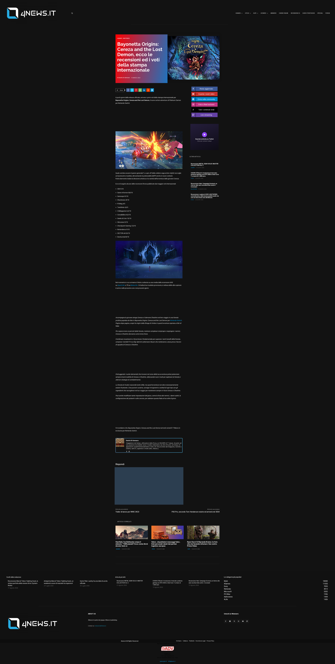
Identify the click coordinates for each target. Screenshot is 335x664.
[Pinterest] (136, 90)
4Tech (192, 178)
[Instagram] (129, 451)
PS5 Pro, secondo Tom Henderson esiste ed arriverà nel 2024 (195, 512)
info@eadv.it (171, 661)
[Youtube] (243, 621)
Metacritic (134, 285)
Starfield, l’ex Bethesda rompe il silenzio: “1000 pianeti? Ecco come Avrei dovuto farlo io (132, 544)
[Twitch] (247, 621)
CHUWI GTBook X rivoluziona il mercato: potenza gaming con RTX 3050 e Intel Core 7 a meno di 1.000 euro (205, 174)
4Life (189, 549)
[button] (85, 13)
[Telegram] (152, 90)
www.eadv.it (163, 661)
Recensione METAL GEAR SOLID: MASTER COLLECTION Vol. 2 (204, 164)
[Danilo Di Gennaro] (120, 445)
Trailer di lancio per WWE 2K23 (127, 512)
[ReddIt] (148, 90)
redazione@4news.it (100, 626)
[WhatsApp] (140, 90)
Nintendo (126, 38)
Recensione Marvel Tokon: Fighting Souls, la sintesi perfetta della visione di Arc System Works (23, 583)
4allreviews (194, 189)
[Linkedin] (144, 90)
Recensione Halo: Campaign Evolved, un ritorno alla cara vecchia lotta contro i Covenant (204, 185)
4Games (119, 38)
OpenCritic (121, 285)
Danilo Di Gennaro (124, 77)
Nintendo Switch (176, 320)
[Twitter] (132, 90)
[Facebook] (128, 90)
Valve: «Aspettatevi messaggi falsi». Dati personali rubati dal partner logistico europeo (165, 544)
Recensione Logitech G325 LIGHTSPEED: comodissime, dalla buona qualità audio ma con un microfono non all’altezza (205, 196)
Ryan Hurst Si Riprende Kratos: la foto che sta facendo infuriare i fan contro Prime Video (202, 544)
